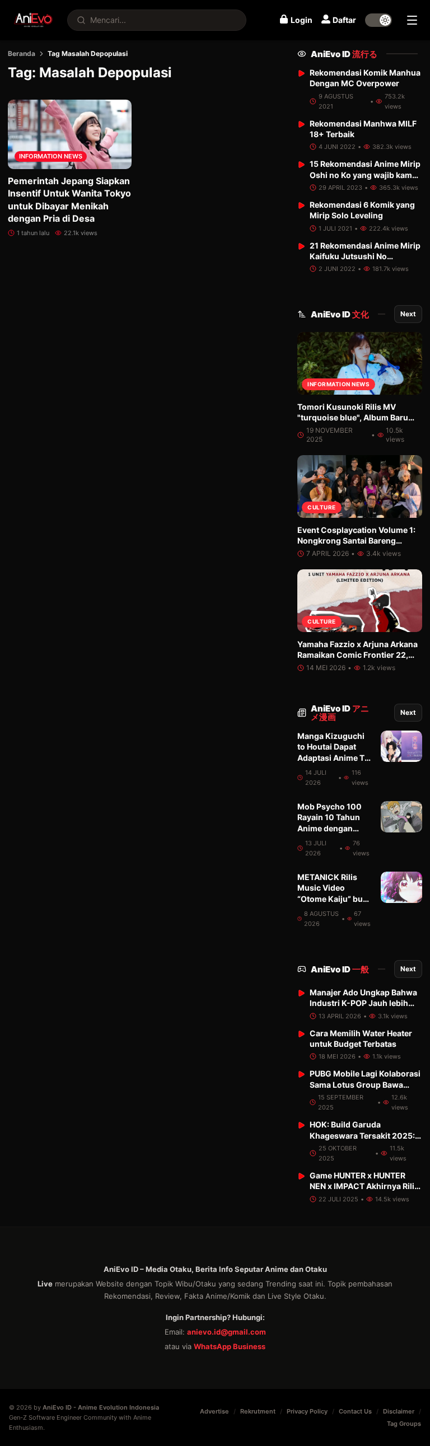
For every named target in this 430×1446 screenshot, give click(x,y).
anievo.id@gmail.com (226, 1331)
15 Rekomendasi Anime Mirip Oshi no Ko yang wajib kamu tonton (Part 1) (365, 174)
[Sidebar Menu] (412, 20)
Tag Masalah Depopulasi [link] (88, 53)
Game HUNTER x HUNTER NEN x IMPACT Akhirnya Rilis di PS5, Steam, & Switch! (364, 1186)
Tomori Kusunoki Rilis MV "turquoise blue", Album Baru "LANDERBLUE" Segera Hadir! (353, 417)
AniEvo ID (344, 54)
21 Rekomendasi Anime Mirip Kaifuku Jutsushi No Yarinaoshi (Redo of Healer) (365, 256)
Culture (321, 507)
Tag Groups (404, 1424)
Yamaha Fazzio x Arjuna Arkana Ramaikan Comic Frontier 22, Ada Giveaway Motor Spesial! (357, 655)
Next (408, 314)
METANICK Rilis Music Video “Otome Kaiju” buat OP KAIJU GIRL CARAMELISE (333, 898)
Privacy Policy (307, 1411)
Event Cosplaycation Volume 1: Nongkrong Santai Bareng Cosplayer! (356, 540)
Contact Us (355, 1411)
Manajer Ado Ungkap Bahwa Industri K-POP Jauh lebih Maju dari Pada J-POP (363, 1003)
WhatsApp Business (229, 1346)
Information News (50, 156)
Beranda (21, 53)
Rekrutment (257, 1411)
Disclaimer (398, 1411)
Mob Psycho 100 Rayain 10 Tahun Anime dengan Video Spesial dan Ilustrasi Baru (331, 828)
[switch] (378, 20)
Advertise (214, 1411)
